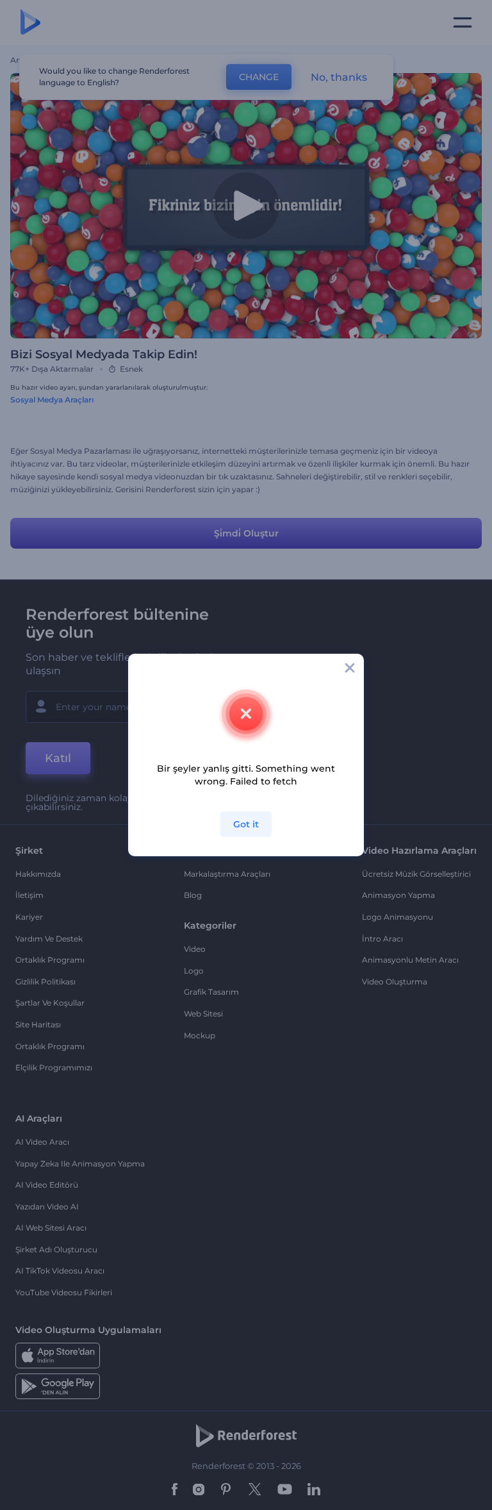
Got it (246, 824)
